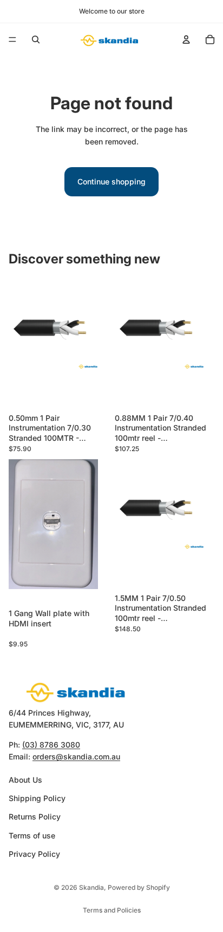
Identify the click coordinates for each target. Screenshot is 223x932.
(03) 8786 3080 (51, 744)
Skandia (91, 887)
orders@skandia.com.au (76, 756)
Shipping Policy (37, 798)
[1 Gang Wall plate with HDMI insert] (58, 531)
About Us (25, 779)
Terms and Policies (112, 910)
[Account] (186, 39)
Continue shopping (111, 181)
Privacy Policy (34, 853)
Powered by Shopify (139, 887)
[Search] (36, 39)
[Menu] (12, 39)
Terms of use (32, 835)
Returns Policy (35, 816)
